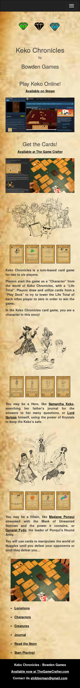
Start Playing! (24, 652)
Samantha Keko (61, 404)
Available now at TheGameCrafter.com (40, 671)
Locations (22, 608)
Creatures (21, 626)
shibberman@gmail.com (49, 678)
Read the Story (25, 643)
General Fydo (16, 530)
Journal (20, 634)
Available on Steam (40, 91)
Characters (22, 617)
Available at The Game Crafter (40, 151)
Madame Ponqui (61, 516)
